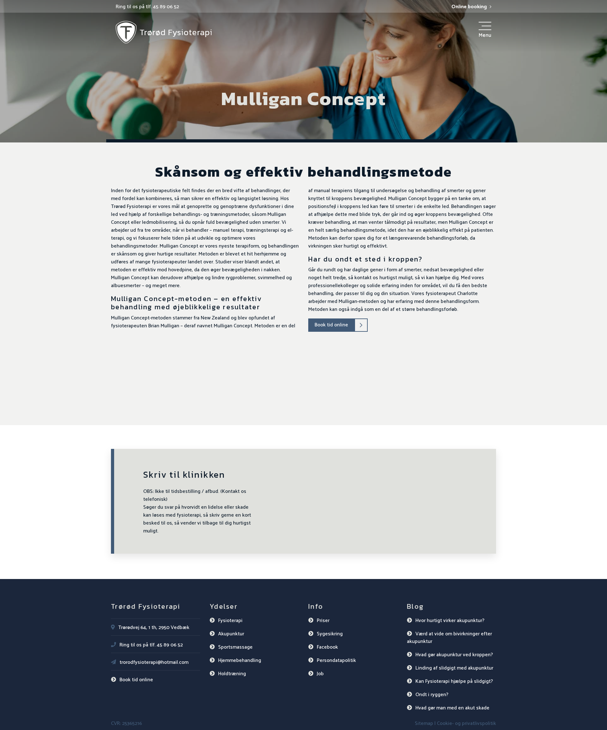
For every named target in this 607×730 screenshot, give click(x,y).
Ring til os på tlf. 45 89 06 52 (147, 7)
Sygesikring (330, 634)
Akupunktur (231, 634)
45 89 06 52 (170, 645)
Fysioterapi (230, 620)
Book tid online (331, 325)
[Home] (164, 32)
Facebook (327, 647)
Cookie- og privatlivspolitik (466, 723)
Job (320, 674)
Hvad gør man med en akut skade (452, 708)
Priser (323, 620)
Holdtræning (232, 674)
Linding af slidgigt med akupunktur (454, 668)
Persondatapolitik (336, 660)
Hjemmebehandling (239, 660)
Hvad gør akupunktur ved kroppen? (454, 655)
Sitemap (424, 723)
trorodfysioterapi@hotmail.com (154, 662)
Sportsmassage (235, 647)
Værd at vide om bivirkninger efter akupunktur (449, 638)
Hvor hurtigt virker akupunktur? (449, 620)
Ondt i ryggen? (431, 694)
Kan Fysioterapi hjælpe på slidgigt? (454, 681)
